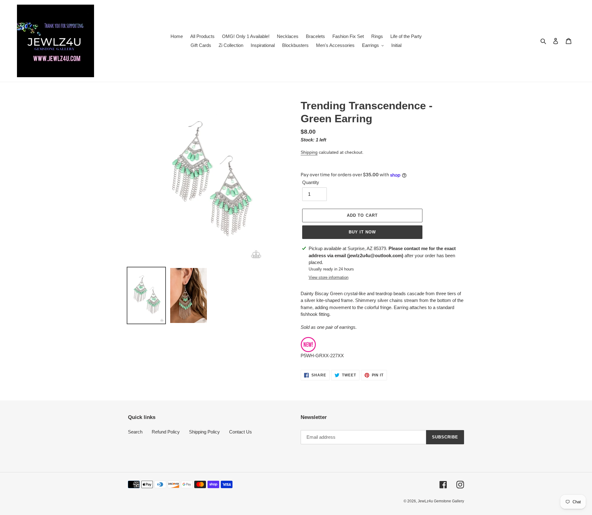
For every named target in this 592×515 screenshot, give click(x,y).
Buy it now (362, 232)
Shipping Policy (204, 431)
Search (135, 431)
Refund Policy (166, 431)
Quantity (310, 182)
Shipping (309, 152)
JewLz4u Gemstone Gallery (441, 501)
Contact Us (240, 431)
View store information (328, 277)
